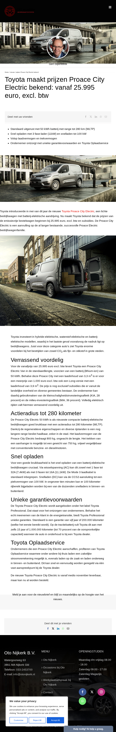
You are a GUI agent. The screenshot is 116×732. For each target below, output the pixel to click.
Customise (18, 720)
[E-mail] (105, 117)
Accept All (55, 720)
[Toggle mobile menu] (110, 7)
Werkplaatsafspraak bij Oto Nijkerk (57, 682)
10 (59, 322)
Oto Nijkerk (50, 659)
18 (85, 322)
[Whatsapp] (82, 701)
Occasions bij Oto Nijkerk (54, 670)
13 (69, 322)
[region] (37, 711)
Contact (48, 692)
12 (66, 322)
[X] (90, 117)
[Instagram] (101, 692)
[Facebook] (85, 117)
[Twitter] (92, 692)
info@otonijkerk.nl (24, 674)
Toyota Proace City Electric (78, 211)
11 (63, 322)
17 (82, 322)
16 (79, 322)
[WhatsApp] (100, 117)
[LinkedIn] (95, 117)
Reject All (37, 720)
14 (72, 322)
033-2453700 (24, 669)
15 (76, 322)
